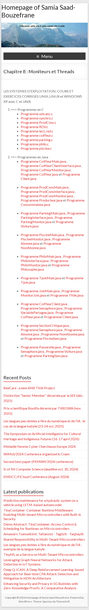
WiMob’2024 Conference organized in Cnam (36, 454)
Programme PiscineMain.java (43, 235)
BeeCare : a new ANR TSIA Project (29, 388)
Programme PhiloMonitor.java (44, 263)
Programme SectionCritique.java (45, 325)
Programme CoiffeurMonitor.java (46, 170)
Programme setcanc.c (37, 114)
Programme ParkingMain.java (43, 213)
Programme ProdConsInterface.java (48, 191)
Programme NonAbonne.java (41, 245)
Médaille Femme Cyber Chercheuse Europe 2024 (39, 446)
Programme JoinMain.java (40, 291)
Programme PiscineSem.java (45, 338)
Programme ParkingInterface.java (53, 215)
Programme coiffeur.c (37, 135)
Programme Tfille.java (66, 295)
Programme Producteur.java (42, 200)
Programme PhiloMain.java (41, 256)
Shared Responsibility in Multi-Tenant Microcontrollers (44, 539)
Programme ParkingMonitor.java (46, 219)
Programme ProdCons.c (38, 122)
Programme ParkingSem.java (45, 356)
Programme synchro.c (37, 118)
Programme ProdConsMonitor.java (47, 196)
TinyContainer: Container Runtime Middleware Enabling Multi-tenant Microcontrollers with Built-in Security (42, 514)
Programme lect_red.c (37, 131)
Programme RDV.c (34, 127)
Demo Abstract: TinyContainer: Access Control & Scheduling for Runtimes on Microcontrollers (40, 526)
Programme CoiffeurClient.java (44, 304)
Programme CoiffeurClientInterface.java (51, 166)
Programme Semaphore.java (42, 308)
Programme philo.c (35, 144)
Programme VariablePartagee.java (51, 310)
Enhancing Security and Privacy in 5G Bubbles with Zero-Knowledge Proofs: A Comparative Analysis (40, 585)
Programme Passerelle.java (41, 347)
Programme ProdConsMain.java (45, 187)
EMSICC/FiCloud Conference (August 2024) (36, 477)
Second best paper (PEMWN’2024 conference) (38, 461)
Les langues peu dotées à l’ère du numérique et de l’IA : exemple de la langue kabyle (42, 547)
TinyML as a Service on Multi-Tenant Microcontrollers (43, 554)
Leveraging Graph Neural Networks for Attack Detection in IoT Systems (38, 562)
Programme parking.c (37, 140)
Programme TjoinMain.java (41, 278)
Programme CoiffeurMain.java (44, 161)
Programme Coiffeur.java (40, 174)
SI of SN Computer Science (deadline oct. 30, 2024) (40, 469)
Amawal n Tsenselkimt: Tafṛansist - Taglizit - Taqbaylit (43, 534)
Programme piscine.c (36, 148)
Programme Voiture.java (64, 351)
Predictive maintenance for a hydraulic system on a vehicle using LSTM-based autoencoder (40, 502)
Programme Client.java (61, 317)
